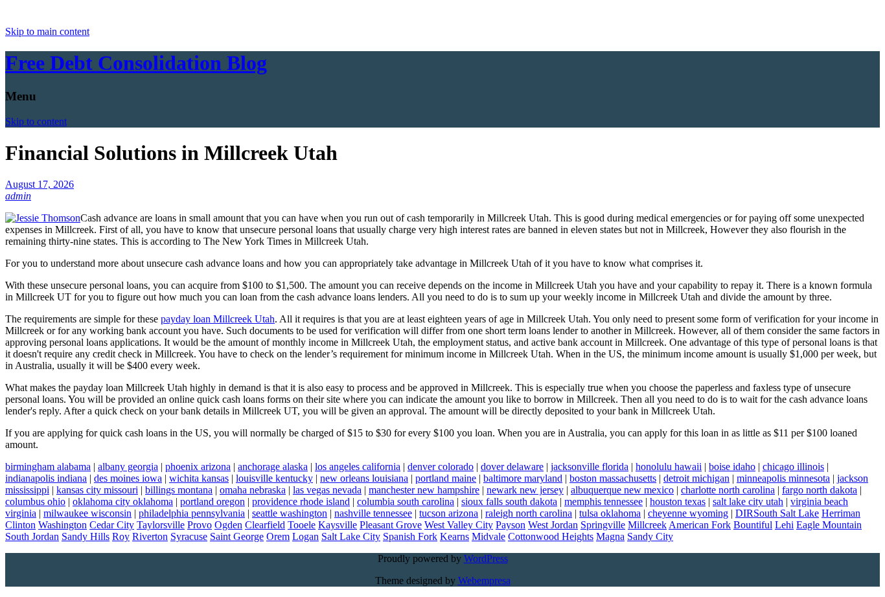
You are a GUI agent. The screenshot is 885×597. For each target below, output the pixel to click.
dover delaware (512, 466)
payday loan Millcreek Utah (218, 318)
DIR (744, 513)
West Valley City (458, 524)
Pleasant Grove (391, 524)
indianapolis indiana (46, 478)
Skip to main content (47, 31)
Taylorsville (161, 524)
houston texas (678, 501)
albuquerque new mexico (622, 489)
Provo (199, 524)
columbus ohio (35, 501)
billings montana (179, 489)
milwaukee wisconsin (87, 513)
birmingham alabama (48, 466)
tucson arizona (448, 513)
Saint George (237, 536)
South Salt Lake (786, 513)
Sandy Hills (85, 536)
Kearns (454, 536)
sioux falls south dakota (509, 501)
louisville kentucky (274, 478)
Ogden (228, 524)
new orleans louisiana (364, 478)
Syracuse (188, 536)
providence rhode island (301, 501)
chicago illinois (793, 466)
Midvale (488, 536)
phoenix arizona (198, 466)
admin (18, 195)
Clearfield (265, 524)
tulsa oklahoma (610, 513)
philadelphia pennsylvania (192, 513)
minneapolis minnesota (783, 478)
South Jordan (32, 536)
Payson (510, 524)
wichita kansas (199, 478)
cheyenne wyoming (688, 513)
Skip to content (36, 121)
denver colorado (441, 466)
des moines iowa (128, 478)
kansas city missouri (97, 489)
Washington (62, 524)
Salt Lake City (350, 536)
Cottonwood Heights (550, 536)
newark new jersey (525, 489)
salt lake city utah (748, 501)
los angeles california (357, 466)
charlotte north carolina (728, 489)
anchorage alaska (273, 466)
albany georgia (128, 466)
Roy (121, 536)
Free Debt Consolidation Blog (136, 62)
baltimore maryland (522, 478)
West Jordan (553, 524)
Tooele (302, 524)
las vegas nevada (327, 489)
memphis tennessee (603, 501)
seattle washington (289, 513)
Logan (305, 536)
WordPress (486, 558)
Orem (278, 536)
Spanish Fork (410, 536)
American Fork (700, 524)
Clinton (20, 524)
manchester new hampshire (424, 489)
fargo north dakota (819, 489)
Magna (610, 536)
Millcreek (647, 524)
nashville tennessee (373, 513)
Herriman (841, 513)
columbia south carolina (405, 501)
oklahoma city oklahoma (123, 501)
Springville (602, 524)
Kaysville (337, 524)
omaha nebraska (253, 489)
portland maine (445, 478)
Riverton (150, 536)
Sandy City (650, 536)
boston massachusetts (612, 478)
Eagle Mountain (829, 524)
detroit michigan (696, 478)
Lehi (784, 524)
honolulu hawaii (669, 466)
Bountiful (752, 524)
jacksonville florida (589, 466)
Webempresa (484, 580)
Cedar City (111, 524)
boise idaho (732, 466)
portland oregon (212, 501)
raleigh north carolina (528, 513)
